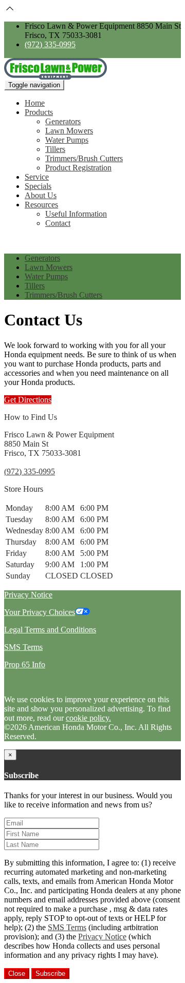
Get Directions (27, 399)
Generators (63, 121)
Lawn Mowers (69, 130)
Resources (41, 204)
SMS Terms (23, 647)
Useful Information (76, 213)
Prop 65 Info (24, 664)
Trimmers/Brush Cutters (84, 158)
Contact (57, 223)
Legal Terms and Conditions (50, 629)
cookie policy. (88, 718)
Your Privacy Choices (39, 612)
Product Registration (78, 167)
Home (35, 103)
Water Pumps (66, 140)
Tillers (55, 149)
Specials (38, 186)
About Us (41, 195)
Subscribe (50, 973)
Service (37, 176)
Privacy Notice (28, 594)
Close (16, 973)
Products (39, 112)
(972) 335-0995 (50, 44)
